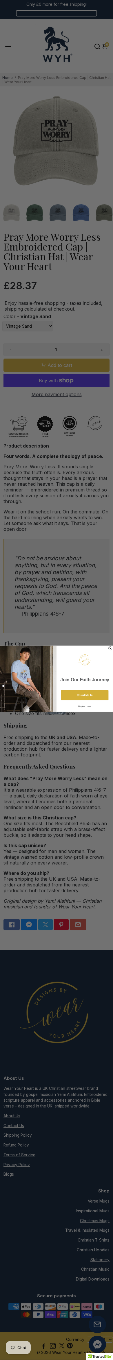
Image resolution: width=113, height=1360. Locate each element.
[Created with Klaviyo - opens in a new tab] (56, 713)
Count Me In (84, 695)
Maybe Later (85, 706)
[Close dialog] (110, 648)
